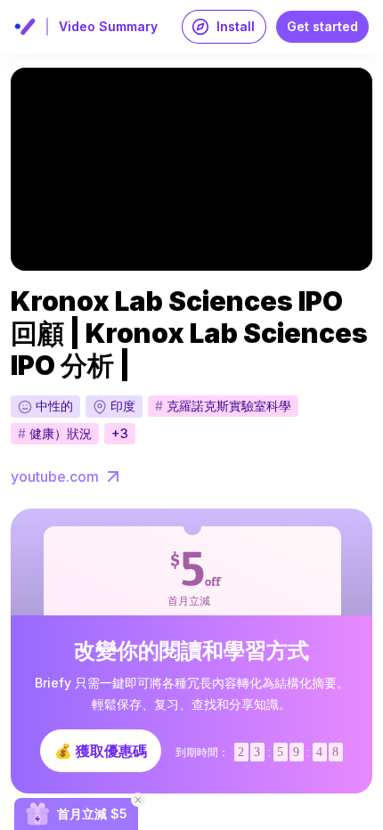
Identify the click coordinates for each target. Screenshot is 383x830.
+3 (119, 433)
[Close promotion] (138, 800)
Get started (322, 26)
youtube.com (55, 476)
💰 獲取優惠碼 (100, 751)
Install (235, 26)
